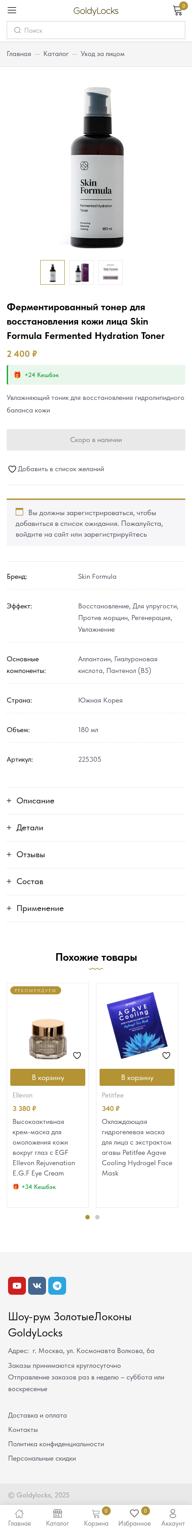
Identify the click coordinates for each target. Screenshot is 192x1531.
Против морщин (103, 617)
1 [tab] (87, 1217)
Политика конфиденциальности (56, 1444)
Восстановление (103, 606)
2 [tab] (97, 1217)
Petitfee (113, 1095)
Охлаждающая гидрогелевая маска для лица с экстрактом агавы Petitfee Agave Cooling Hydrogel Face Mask (137, 1147)
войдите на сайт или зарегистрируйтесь (81, 533)
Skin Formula (97, 576)
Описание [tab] (35, 800)
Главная (19, 53)
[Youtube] (17, 1286)
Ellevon (23, 1095)
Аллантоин (94, 659)
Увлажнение (96, 629)
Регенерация (151, 617)
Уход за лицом (103, 53)
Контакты (23, 1429)
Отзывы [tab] (31, 854)
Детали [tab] (30, 827)
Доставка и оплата (37, 1415)
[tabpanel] (47, 1095)
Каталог (56, 53)
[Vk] (37, 1286)
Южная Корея (100, 700)
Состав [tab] (30, 881)
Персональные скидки (42, 1458)
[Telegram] (57, 1286)
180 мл (88, 729)
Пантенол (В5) (128, 670)
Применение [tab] (40, 908)
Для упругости (155, 606)
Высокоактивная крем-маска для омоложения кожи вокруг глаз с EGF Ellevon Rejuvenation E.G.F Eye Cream (44, 1147)
